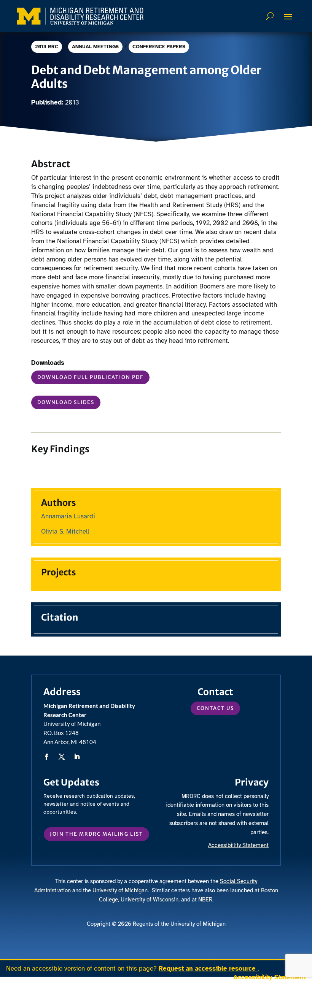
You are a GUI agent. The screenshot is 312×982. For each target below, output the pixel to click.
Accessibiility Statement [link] (238, 845)
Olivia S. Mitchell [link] (65, 531)
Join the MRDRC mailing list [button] (96, 834)
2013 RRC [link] (46, 47)
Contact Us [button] (215, 708)
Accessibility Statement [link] (269, 977)
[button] (288, 16)
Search (270, 16)
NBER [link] (205, 899)
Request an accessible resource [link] (208, 968)
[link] (80, 16)
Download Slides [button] (65, 402)
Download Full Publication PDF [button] (90, 377)
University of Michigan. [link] (120, 890)
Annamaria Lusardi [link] (68, 516)
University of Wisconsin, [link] (150, 899)
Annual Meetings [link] (95, 47)
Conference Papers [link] (158, 47)
